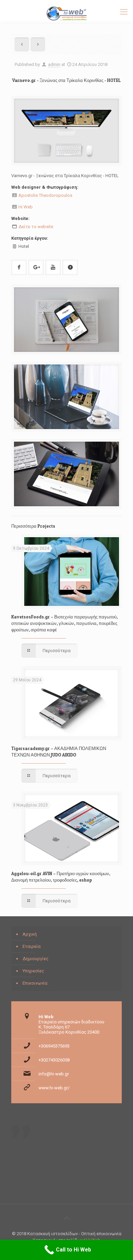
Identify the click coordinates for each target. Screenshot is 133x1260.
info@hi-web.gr (54, 1073)
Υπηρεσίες (33, 970)
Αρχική (30, 934)
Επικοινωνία (35, 983)
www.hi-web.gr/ (54, 1087)
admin (54, 64)
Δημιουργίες (35, 958)
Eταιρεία (32, 946)
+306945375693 (54, 1046)
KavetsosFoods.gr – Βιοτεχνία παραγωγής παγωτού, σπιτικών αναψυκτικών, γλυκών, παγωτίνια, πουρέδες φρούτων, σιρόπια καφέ (64, 623)
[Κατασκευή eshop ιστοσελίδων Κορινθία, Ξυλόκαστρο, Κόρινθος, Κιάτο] (66, 11)
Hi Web (25, 206)
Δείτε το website (35, 226)
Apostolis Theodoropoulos (45, 195)
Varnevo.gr (24, 80)
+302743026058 (54, 1059)
